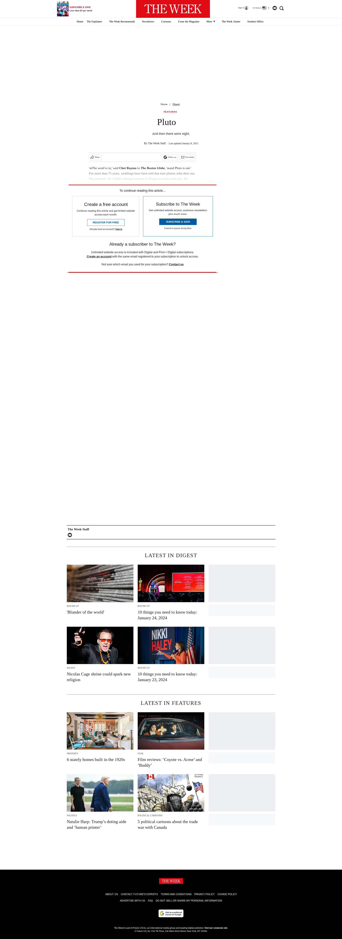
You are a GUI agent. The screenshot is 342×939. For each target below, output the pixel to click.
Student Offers (255, 21)
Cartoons (166, 21)
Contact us (176, 264)
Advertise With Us (132, 900)
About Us (111, 894)
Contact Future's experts (139, 894)
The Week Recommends (122, 21)
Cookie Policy (227, 894)
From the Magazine (188, 21)
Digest (176, 104)
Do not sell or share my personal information (189, 900)
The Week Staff (157, 143)
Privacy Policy (204, 894)
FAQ (150, 900)
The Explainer (94, 21)
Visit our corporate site (215, 928)
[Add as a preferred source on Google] (171, 913)
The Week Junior (231, 21)
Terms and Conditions (176, 894)
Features (170, 112)
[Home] (79, 21)
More (209, 21)
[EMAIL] (71, 535)
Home (164, 104)
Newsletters (148, 21)
